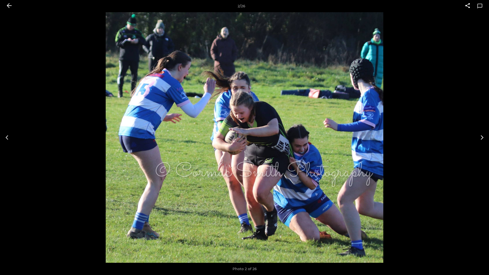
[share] (468, 6)
